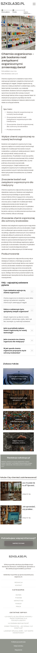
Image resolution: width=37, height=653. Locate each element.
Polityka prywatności (18, 642)
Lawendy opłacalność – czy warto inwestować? (18, 632)
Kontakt (18, 585)
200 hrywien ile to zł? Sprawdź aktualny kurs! (28, 484)
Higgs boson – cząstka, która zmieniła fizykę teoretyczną (18, 442)
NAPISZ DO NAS (18, 543)
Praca (18, 606)
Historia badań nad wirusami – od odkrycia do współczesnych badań (19, 399)
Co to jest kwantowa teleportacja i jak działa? (18, 378)
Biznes (18, 595)
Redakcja (19, 582)
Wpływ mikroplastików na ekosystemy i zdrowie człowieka (18, 420)
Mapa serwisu (18, 646)
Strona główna (5, 12)
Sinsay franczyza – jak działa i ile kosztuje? (18, 627)
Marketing (18, 601)
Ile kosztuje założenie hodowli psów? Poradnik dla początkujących (18, 618)
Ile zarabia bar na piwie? (18, 623)
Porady (15, 12)
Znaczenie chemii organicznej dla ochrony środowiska (20, 125)
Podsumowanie (14, 130)
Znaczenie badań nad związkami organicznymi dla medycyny (19, 119)
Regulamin (18, 650)
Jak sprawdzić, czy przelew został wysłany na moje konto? (29, 508)
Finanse (18, 598)
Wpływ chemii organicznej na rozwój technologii (20, 113)
